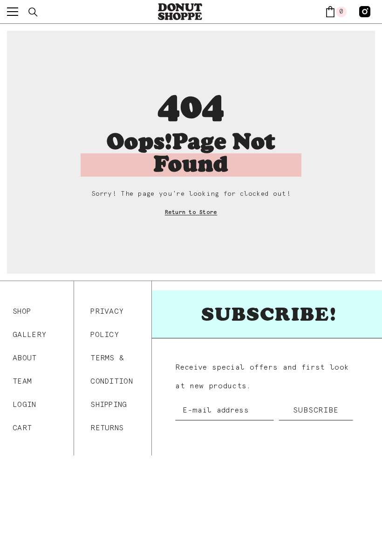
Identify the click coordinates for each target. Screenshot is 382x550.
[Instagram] (364, 11)
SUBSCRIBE (315, 410)
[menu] (12, 11)
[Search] (33, 12)
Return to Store (191, 212)
